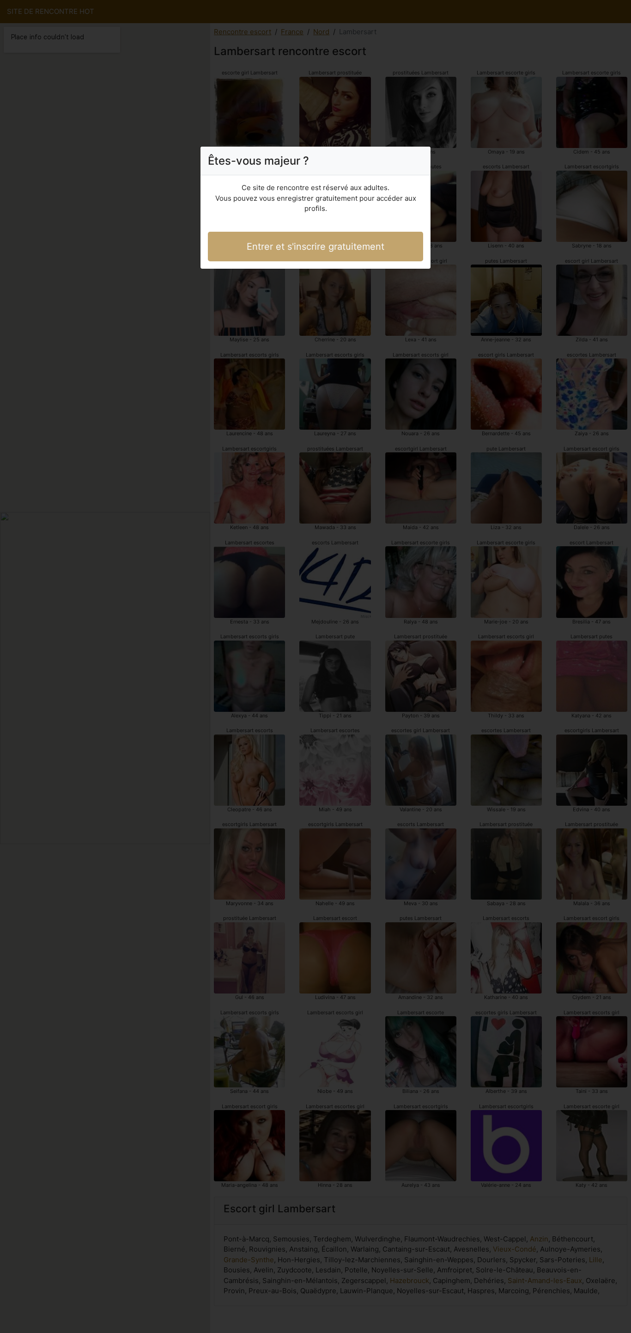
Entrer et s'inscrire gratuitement (315, 246)
